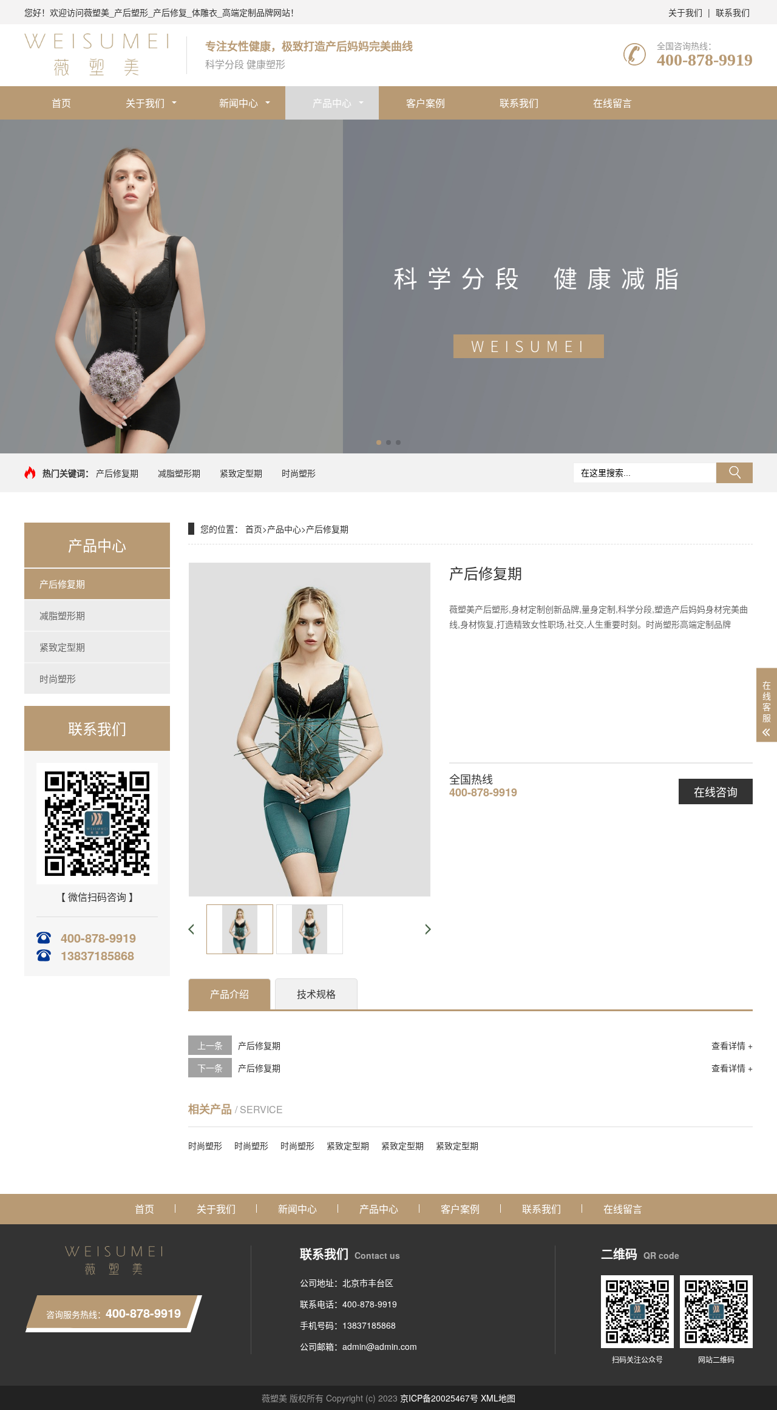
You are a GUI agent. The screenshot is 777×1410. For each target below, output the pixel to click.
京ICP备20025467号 (439, 1398)
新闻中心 (238, 103)
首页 (61, 103)
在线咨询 (716, 791)
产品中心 (332, 103)
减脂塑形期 (179, 473)
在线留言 (612, 103)
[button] (378, 442)
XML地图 (498, 1398)
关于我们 (685, 12)
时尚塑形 (299, 473)
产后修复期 (117, 473)
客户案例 (425, 103)
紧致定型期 (241, 473)
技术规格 (316, 994)
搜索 (734, 473)
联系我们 (733, 12)
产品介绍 (229, 994)
